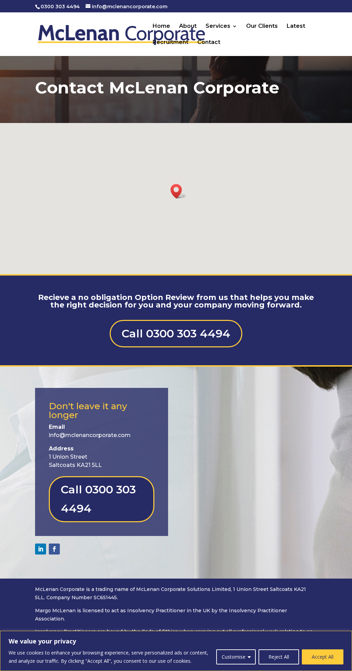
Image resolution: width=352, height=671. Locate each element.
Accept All (322, 656)
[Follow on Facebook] (54, 549)
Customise (233, 656)
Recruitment (170, 42)
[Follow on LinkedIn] (40, 549)
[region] (176, 651)
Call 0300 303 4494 (176, 333)
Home (161, 26)
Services (218, 26)
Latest (296, 26)
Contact (208, 42)
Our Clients (262, 26)
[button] (178, 191)
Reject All (278, 656)
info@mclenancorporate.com (90, 435)
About (188, 26)
